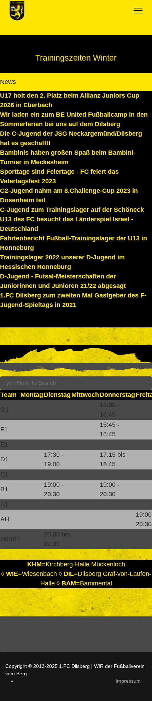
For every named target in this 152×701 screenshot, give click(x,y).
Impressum (128, 681)
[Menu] (138, 10)
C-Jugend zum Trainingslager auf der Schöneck (72, 209)
